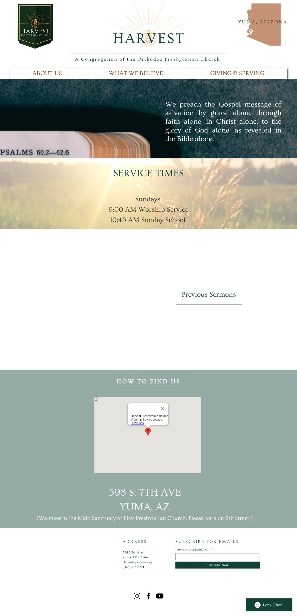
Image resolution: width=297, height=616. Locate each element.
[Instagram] (137, 595)
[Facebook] (148, 595)
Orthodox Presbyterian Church (180, 59)
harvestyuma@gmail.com (193, 549)
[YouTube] (159, 595)
